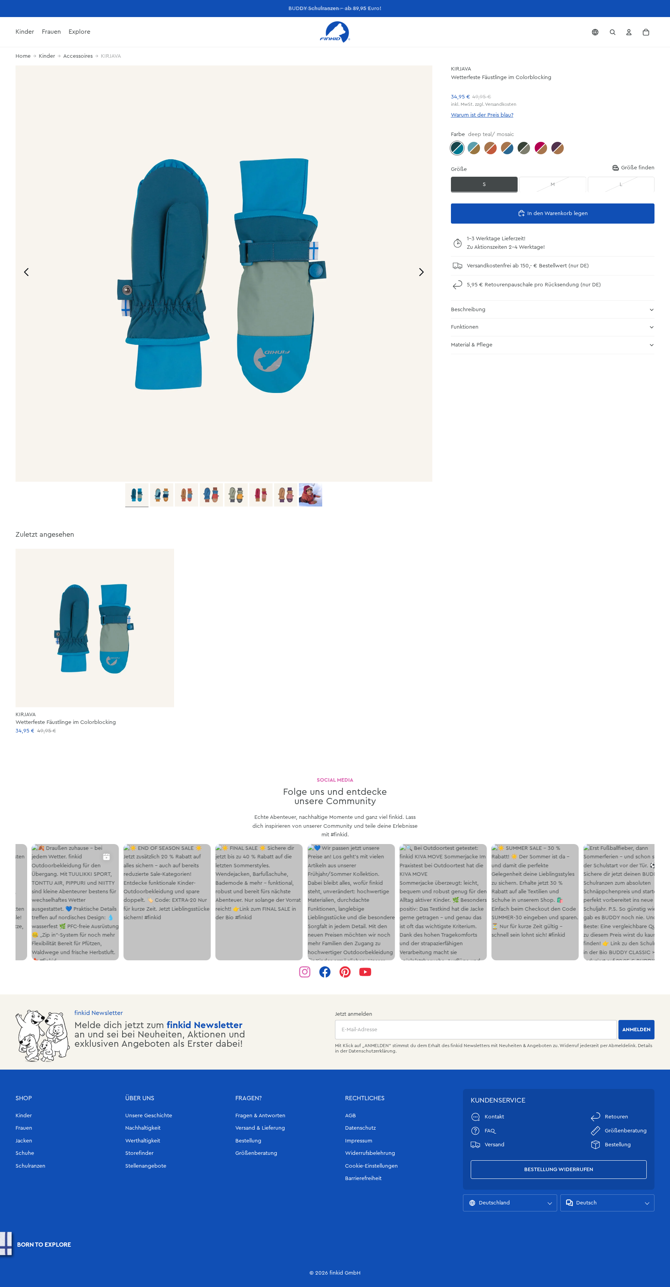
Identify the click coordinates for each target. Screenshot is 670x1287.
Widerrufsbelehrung (370, 1153)
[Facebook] (325, 972)
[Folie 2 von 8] (161, 495)
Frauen (24, 1128)
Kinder (47, 56)
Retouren (616, 1117)
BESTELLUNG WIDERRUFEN (558, 1169)
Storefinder (139, 1153)
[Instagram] (305, 972)
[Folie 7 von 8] (285, 495)
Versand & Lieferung (260, 1128)
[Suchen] (612, 32)
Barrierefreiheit (363, 1178)
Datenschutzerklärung (372, 1051)
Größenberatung (256, 1153)
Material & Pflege (471, 345)
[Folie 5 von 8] (236, 495)
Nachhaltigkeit (143, 1128)
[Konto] (628, 32)
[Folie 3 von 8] (186, 495)
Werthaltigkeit (142, 1141)
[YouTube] (365, 972)
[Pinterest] (345, 972)
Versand (494, 1144)
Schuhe (25, 1153)
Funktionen (464, 327)
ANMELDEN (636, 1029)
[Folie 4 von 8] (211, 495)
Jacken (24, 1141)
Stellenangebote (145, 1166)
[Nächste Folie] (423, 273)
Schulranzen (30, 1166)
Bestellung (248, 1141)
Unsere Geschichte (148, 1115)
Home (23, 56)
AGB (350, 1115)
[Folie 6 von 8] (261, 495)
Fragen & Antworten (260, 1115)
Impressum (358, 1141)
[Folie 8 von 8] (310, 495)
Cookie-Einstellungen (371, 1166)
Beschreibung (468, 309)
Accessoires (78, 56)
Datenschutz (360, 1128)
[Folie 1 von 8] (137, 495)
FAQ (490, 1131)
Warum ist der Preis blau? (482, 114)
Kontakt (494, 1117)
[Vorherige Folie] (24, 273)
